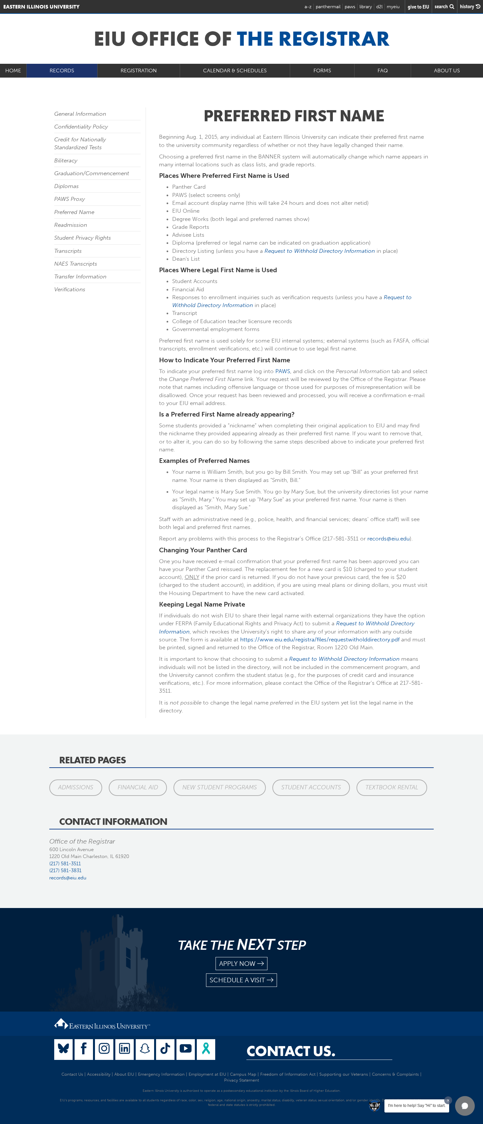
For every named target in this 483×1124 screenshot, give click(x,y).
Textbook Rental (391, 787)
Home (13, 70)
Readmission (70, 225)
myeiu (393, 7)
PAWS (282, 371)
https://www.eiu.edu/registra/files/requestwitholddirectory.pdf (320, 639)
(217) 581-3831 (65, 870)
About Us (447, 70)
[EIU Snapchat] (145, 1049)
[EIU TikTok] (165, 1049)
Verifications (69, 289)
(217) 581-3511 (65, 864)
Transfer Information (80, 276)
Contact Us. (290, 1051)
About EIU (124, 1074)
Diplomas (66, 186)
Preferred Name (74, 212)
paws (350, 7)
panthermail (328, 7)
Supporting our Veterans (343, 1074)
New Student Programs (219, 787)
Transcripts (68, 251)
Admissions (75, 787)
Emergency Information (161, 1074)
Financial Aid (138, 787)
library (365, 7)
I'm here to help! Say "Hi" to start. (417, 1105)
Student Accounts (311, 787)
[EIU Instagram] (104, 1049)
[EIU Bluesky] (63, 1049)
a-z (308, 7)
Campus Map (243, 1074)
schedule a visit (237, 980)
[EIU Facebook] (84, 1049)
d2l (379, 7)
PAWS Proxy (69, 199)
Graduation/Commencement (91, 173)
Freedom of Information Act (287, 1074)
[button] (465, 1106)
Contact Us (72, 1074)
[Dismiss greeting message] (448, 1100)
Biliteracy (65, 160)
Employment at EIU (207, 1074)
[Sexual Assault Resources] (206, 1049)
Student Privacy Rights (82, 237)
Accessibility (98, 1074)
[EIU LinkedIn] (124, 1049)
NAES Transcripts (75, 263)
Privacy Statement (241, 1080)
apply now (237, 964)
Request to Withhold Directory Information (319, 251)
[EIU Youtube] (185, 1049)
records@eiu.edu (388, 538)
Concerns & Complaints (395, 1074)
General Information (80, 113)
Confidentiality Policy (81, 126)
